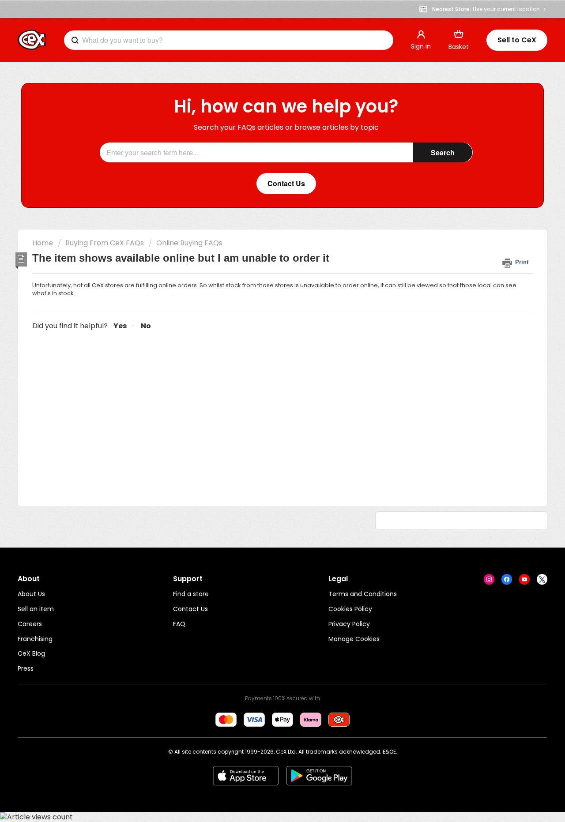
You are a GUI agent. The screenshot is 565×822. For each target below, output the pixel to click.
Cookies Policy (350, 608)
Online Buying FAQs (189, 243)
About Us (31, 593)
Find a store (191, 593)
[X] (542, 579)
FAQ (179, 623)
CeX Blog (31, 653)
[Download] (266, 302)
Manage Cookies (354, 638)
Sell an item (36, 608)
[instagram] (489, 579)
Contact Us (190, 608)
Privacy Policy (349, 623)
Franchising (35, 638)
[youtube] (524, 579)
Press (26, 668)
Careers (30, 623)
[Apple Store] (246, 775)
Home (42, 243)
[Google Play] (319, 775)
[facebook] (506, 579)
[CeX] (32, 40)
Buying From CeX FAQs (104, 243)
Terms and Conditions (362, 593)
